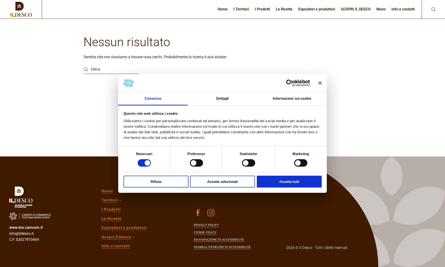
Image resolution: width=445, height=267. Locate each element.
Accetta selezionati (222, 182)
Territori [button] (110, 200)
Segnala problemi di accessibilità (222, 247)
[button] (429, 9)
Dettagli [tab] (222, 98)
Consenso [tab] (153, 98)
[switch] (196, 163)
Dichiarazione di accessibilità (219, 239)
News (381, 9)
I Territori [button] (241, 9)
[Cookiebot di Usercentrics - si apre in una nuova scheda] (289, 82)
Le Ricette (284, 9)
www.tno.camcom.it (26, 227)
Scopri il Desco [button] (116, 237)
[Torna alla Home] (20, 9)
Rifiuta (156, 182)
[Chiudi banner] (320, 83)
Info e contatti (403, 9)
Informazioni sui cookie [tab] (292, 98)
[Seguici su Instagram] (211, 213)
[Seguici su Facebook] (198, 213)
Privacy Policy (206, 225)
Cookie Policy (205, 232)
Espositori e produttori (316, 9)
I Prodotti (262, 9)
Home (223, 9)
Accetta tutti (289, 182)
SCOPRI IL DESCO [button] (356, 9)
